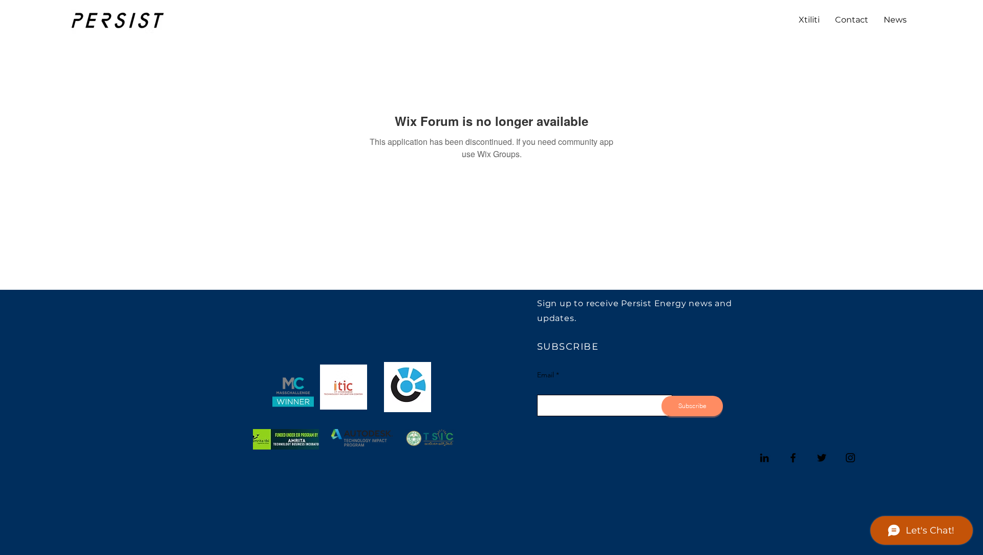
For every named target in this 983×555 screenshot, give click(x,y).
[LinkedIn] (764, 458)
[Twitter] (822, 458)
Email (545, 374)
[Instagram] (850, 458)
